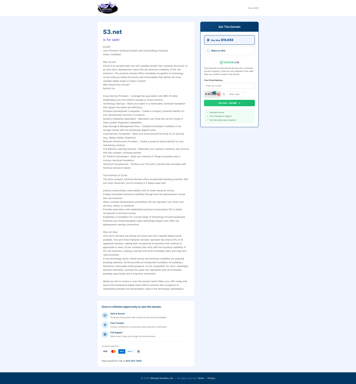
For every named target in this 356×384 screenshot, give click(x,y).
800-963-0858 (134, 361)
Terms (201, 378)
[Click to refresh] (212, 94)
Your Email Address (213, 80)
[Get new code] (224, 94)
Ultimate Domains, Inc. (162, 378)
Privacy (211, 378)
